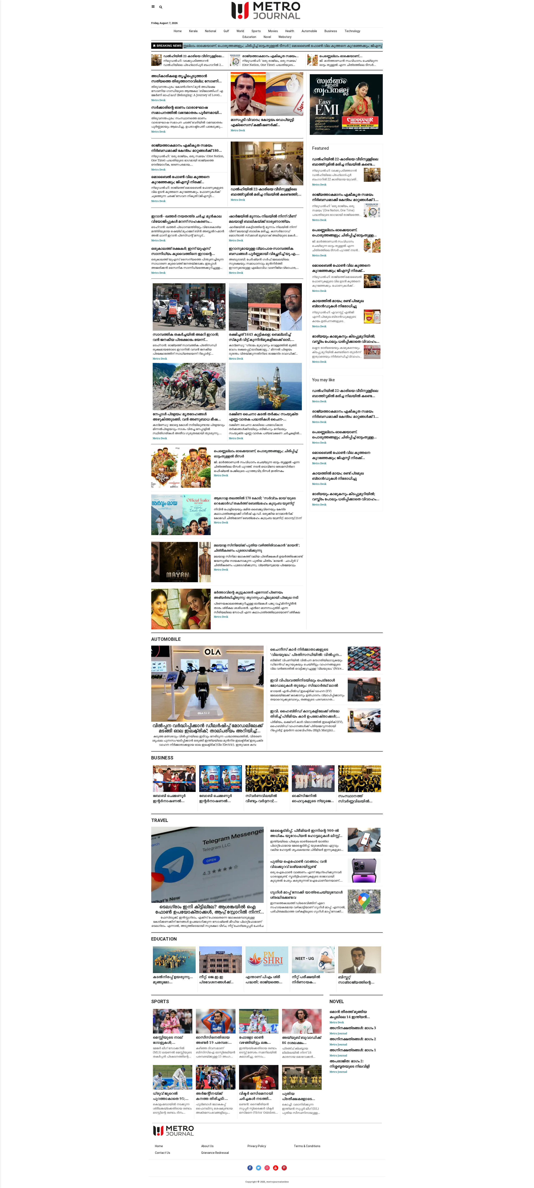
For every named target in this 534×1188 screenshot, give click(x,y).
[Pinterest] (284, 1167)
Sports (256, 31)
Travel (159, 820)
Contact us (162, 1152)
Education (249, 37)
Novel (267, 37)
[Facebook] (250, 1167)
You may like (323, 379)
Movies (273, 31)
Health (289, 31)
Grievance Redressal (215, 1152)
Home (178, 31)
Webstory (284, 37)
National (210, 31)
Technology (352, 31)
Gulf (226, 31)
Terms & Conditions (307, 1146)
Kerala (193, 31)
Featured (320, 148)
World (240, 31)
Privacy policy (257, 1146)
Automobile (309, 31)
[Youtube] (275, 1167)
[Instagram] (267, 1167)
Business (331, 31)
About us (207, 1146)
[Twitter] (258, 1167)
